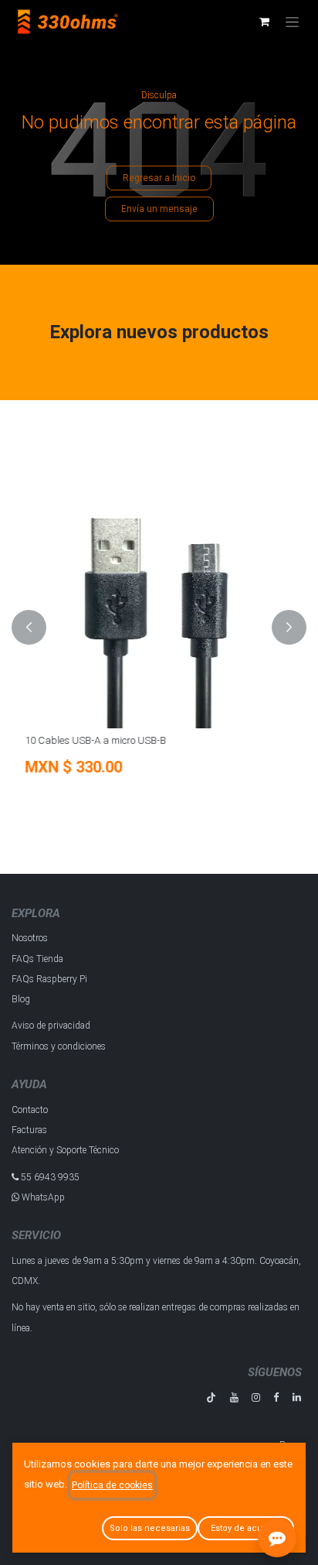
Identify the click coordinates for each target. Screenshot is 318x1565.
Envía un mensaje (159, 209)
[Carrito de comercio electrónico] (264, 22)
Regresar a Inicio (159, 178)
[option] (159, 627)
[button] (29, 627)
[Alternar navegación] (292, 21)
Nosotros (30, 938)
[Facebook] (276, 1397)
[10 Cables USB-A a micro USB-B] (159, 592)
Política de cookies (112, 1485)
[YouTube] (234, 1397)
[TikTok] (211, 1397)
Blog (21, 999)
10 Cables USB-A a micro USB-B (93, 740)
